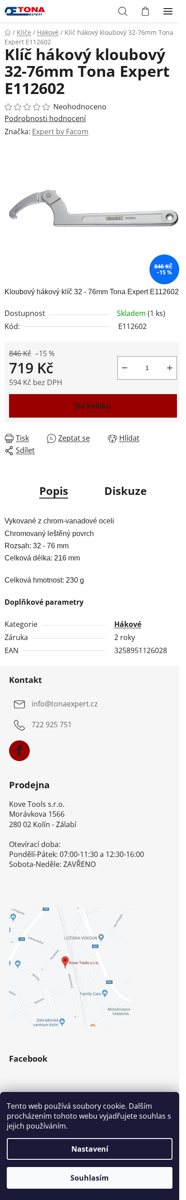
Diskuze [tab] (125, 490)
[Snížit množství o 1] (124, 368)
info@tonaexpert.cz (65, 704)
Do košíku (93, 406)
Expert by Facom (60, 131)
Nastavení (89, 1149)
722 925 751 (52, 725)
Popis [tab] (53, 490)
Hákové (127, 624)
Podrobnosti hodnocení (45, 118)
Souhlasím (89, 1178)
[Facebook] (19, 750)
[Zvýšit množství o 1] (170, 368)
